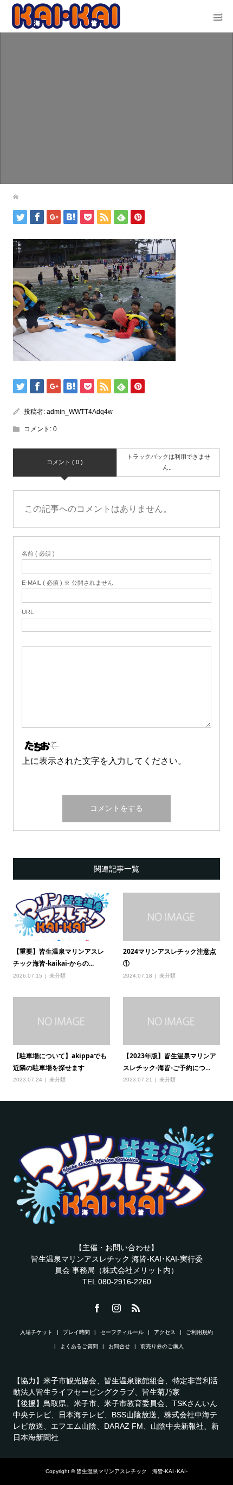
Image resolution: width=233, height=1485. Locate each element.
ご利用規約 (199, 1332)
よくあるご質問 (79, 1346)
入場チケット (36, 1332)
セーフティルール (122, 1332)
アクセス (165, 1332)
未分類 (57, 976)
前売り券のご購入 (162, 1346)
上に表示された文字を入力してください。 (104, 760)
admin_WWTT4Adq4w (80, 411)
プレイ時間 (76, 1332)
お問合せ (119, 1346)
